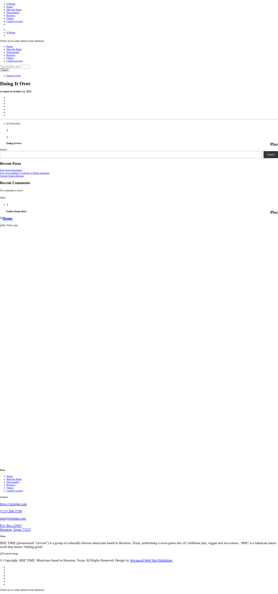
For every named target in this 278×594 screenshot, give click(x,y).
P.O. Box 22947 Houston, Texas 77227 (15, 527)
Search (3, 149)
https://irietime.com (13, 504)
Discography (12, 12)
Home (9, 6)
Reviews (10, 15)
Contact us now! (14, 21)
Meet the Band (13, 9)
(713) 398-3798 (11, 511)
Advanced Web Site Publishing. (151, 560)
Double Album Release (12, 176)
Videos (10, 18)
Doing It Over (13, 75)
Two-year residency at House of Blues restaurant (24, 173)
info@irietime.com (13, 518)
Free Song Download (11, 170)
